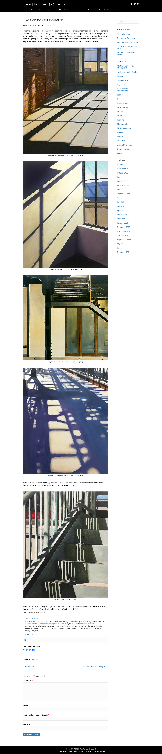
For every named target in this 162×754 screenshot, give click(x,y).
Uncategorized (123, 149)
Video (119, 153)
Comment (28, 680)
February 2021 (123, 219)
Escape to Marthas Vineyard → (95, 666)
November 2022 (123, 168)
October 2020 (122, 235)
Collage (120, 76)
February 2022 (123, 185)
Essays (120, 95)
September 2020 (124, 239)
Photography (122, 124)
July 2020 (121, 248)
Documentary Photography (122, 89)
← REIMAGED (28, 666)
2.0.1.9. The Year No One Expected (127, 47)
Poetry (120, 136)
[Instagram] (25, 640)
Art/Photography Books (127, 72)
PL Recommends (124, 128)
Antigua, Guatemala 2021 (127, 42)
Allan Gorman (30, 25)
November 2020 (123, 231)
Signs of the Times (125, 145)
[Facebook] (28, 640)
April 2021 (121, 210)
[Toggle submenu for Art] (60, 9)
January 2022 (122, 189)
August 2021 (122, 198)
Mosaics (120, 111)
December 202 (123, 252)
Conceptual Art (123, 80)
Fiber (119, 99)
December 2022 (123, 164)
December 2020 (123, 227)
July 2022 (121, 177)
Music (119, 115)
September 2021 (124, 194)
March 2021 (122, 214)
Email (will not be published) (36, 715)
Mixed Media (122, 107)
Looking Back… (123, 103)
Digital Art (121, 84)
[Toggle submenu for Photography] (51, 9)
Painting (34, 659)
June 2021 (121, 202)
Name (26, 705)
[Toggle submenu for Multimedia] (83, 9)
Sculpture (121, 140)
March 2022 (122, 181)
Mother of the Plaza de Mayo (126, 53)
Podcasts (121, 132)
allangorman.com (31, 634)
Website (26, 724)
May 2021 (121, 206)
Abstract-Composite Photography (125, 67)
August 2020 (122, 244)
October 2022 (122, 173)
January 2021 (122, 223)
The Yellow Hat (123, 34)
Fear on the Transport (126, 38)
